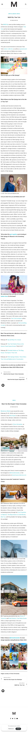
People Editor (15, 20)
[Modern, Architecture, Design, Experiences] (14, 4)
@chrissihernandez (15, 473)
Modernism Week (5, 411)
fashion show (4, 296)
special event (23, 49)
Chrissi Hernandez (17, 424)
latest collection (8, 49)
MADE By (5, 24)
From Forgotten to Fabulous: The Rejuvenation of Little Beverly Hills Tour (13, 515)
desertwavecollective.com (19, 475)
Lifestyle (10, 13)
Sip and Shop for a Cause (14, 340)
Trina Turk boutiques (16, 318)
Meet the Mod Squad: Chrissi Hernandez (14, 404)
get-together (13, 234)
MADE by (14, 13)
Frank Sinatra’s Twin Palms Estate (18, 618)
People (18, 13)
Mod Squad (12, 415)
